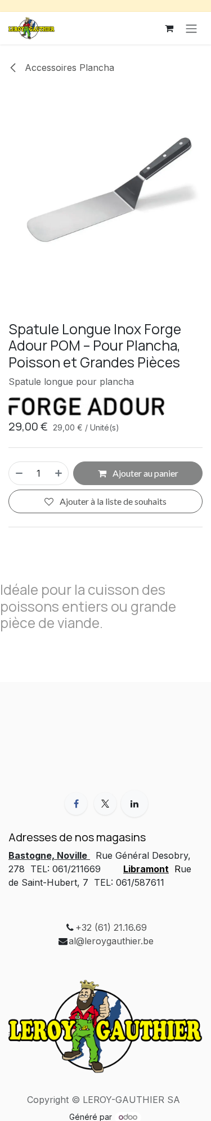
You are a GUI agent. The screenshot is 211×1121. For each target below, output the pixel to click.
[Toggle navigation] (191, 28)
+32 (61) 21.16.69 (111, 927)
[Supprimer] (18, 473)
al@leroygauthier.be (111, 941)
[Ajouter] (59, 473)
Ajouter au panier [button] (144, 473)
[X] (105, 803)
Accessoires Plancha (68, 67)
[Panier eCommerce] (169, 28)
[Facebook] (76, 803)
